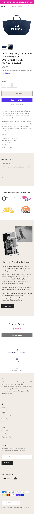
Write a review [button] (17, 335)
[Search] (6, 6)
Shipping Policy (6, 437)
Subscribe (7, 463)
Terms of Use (5, 419)
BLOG (3, 413)
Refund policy (6, 434)
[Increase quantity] (14, 85)
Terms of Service (7, 431)
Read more (7, 306)
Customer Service (7, 416)
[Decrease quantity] (4, 85)
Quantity (4, 81)
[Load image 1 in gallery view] (17, 26)
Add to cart (17, 93)
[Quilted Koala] (17, 6)
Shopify (27, 507)
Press (3, 425)
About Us (4, 410)
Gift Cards (5, 428)
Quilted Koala (9, 507)
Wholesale (5, 422)
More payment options (17, 104)
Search (4, 407)
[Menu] (2, 6)
